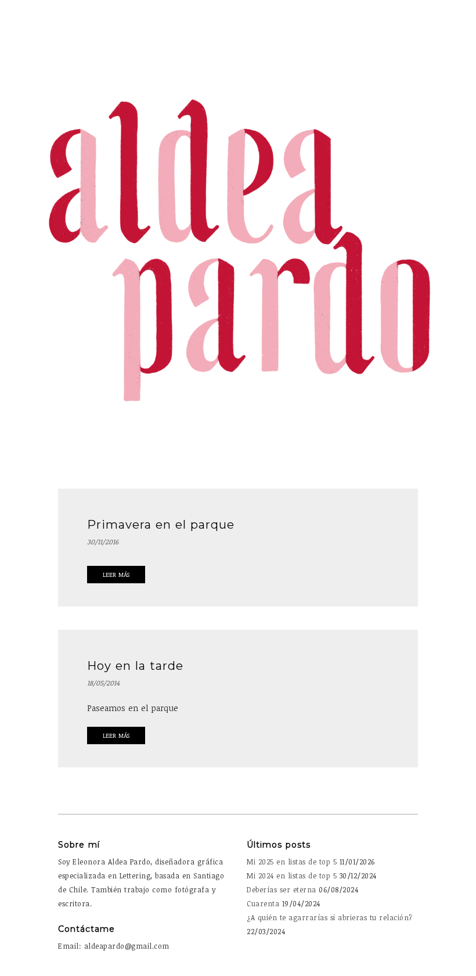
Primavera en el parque (161, 525)
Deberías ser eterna (281, 889)
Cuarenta (263, 903)
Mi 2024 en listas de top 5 (292, 875)
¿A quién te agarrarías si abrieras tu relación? (330, 917)
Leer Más (116, 574)
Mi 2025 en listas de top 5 (292, 861)
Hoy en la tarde (135, 666)
